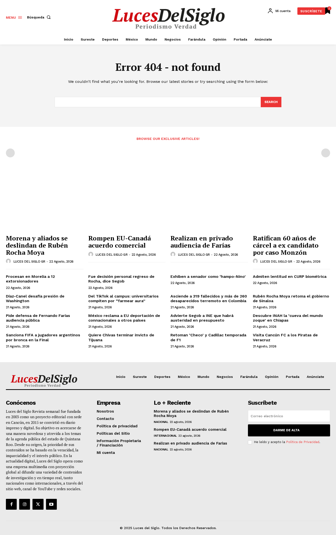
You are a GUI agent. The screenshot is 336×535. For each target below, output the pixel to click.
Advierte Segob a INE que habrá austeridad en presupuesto (201, 318)
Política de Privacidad (302, 442)
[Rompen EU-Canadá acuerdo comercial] (127, 203)
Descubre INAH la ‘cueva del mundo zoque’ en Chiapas (288, 318)
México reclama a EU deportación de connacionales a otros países (124, 318)
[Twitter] (37, 504)
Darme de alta (286, 430)
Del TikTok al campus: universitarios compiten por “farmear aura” (123, 298)
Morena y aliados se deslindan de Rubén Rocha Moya (37, 245)
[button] (40, 17)
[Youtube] (51, 504)
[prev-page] (10, 153)
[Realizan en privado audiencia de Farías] (209, 203)
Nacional (161, 422)
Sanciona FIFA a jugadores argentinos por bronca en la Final (43, 337)
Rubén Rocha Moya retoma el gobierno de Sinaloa (291, 298)
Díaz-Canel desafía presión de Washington (35, 298)
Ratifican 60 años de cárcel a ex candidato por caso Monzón (286, 245)
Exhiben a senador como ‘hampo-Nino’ (208, 276)
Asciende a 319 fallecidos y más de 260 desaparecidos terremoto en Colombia (208, 298)
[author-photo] (9, 261)
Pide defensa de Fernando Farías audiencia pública (38, 318)
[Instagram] (24, 504)
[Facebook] (11, 504)
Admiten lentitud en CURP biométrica (289, 276)
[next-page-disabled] (325, 153)
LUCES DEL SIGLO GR (29, 261)
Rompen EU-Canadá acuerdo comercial (119, 241)
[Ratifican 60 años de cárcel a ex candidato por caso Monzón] (291, 203)
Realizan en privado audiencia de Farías (201, 241)
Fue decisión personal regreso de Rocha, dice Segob (121, 278)
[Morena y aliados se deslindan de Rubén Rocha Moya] (44, 203)
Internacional (165, 435)
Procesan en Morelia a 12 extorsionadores (30, 278)
